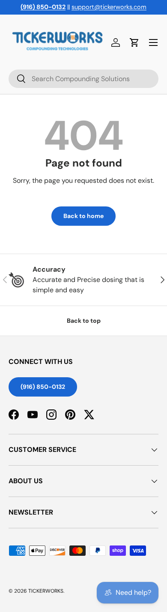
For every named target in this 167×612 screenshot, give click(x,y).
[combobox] (83, 79)
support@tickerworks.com (109, 7)
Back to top (84, 320)
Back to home (83, 216)
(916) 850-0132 (43, 387)
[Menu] (153, 42)
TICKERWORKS (45, 591)
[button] (134, 42)
